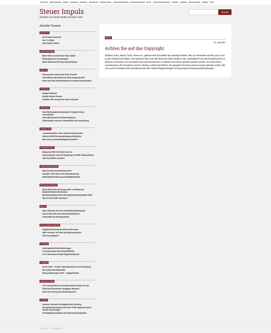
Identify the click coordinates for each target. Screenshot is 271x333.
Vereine (205, 2)
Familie (66, 2)
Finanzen (74, 2)
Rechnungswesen (137, 2)
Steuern (174, 2)
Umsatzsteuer (194, 2)
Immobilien (93, 2)
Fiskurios (83, 2)
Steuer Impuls (62, 11)
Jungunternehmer (121, 2)
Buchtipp (44, 2)
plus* (212, 2)
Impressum (57, 328)
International (106, 2)
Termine (183, 2)
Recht (149, 2)
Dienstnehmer (55, 2)
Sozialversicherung (161, 2)
